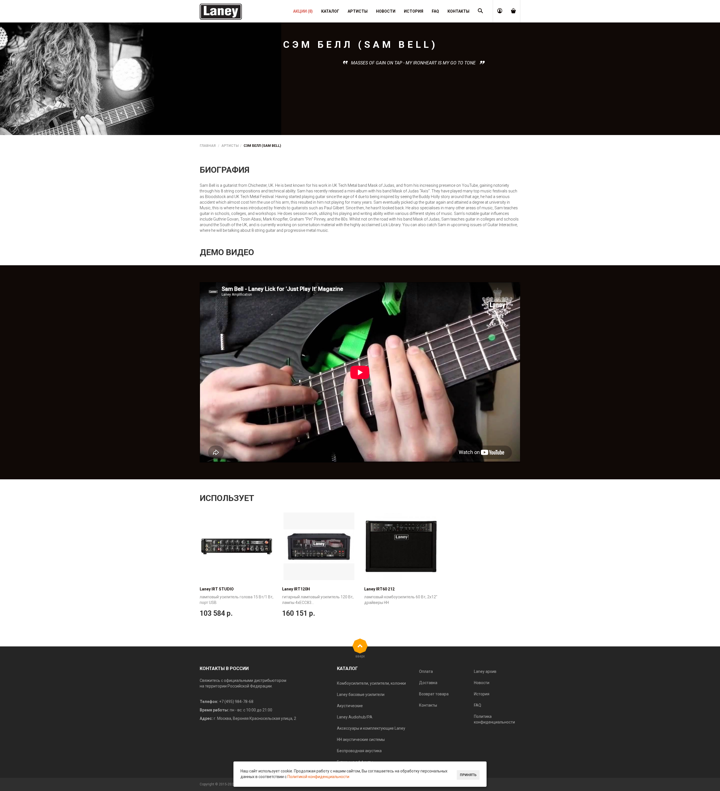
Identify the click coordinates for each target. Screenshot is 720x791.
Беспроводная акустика (359, 751)
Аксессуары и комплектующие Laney (371, 728)
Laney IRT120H (296, 589)
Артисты (230, 146)
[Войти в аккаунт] (500, 11)
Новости (481, 682)
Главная (208, 146)
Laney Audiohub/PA (354, 717)
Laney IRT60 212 (379, 589)
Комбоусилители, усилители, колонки (371, 683)
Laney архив (485, 671)
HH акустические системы (361, 739)
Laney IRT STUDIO (217, 589)
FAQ (477, 705)
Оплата (426, 671)
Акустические (350, 706)
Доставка (428, 682)
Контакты (428, 705)
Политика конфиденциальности (494, 719)
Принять (468, 775)
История (481, 694)
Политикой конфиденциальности (318, 776)
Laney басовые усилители (360, 694)
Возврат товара (434, 694)
